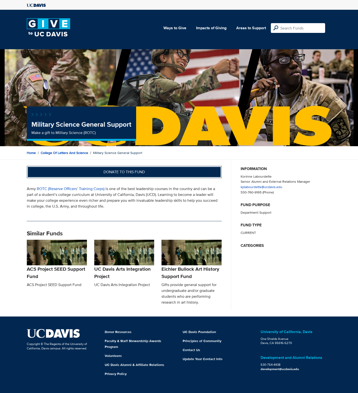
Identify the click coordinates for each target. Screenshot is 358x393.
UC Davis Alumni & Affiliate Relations (134, 364)
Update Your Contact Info (202, 358)
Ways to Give (174, 28)
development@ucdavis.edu (280, 369)
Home (31, 152)
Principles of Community (202, 340)
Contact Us (191, 349)
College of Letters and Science (64, 152)
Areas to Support (251, 28)
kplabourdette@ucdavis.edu (261, 186)
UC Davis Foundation (199, 331)
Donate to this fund (124, 172)
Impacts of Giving (211, 28)
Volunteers (113, 355)
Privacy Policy (116, 373)
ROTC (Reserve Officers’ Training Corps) (70, 189)
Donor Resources (118, 331)
